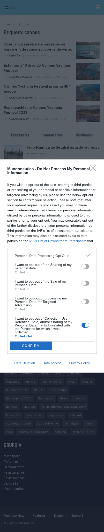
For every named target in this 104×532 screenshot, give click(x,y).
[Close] (94, 169)
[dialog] (52, 266)
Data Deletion (24, 363)
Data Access (52, 363)
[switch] (85, 266)
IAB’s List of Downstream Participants (57, 241)
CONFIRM (31, 346)
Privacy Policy (79, 363)
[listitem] (52, 255)
